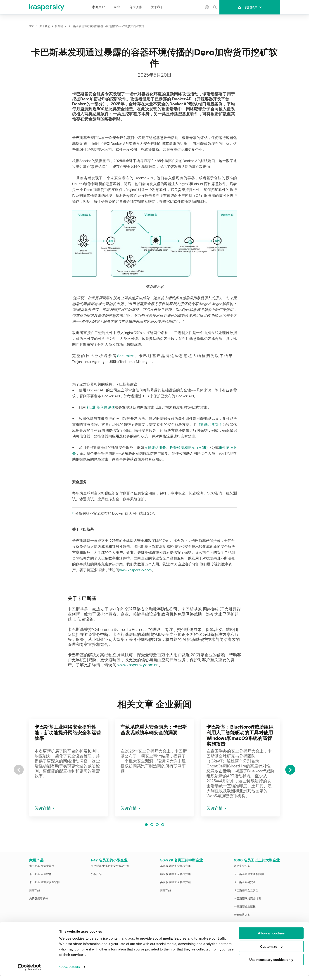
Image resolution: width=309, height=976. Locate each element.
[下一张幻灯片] (290, 769)
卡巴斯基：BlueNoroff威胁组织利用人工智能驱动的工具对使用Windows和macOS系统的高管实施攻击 (240, 735)
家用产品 (36, 860)
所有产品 (34, 890)
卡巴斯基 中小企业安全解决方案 (110, 866)
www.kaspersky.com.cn (138, 664)
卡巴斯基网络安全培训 (247, 898)
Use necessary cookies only (271, 960)
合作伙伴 (135, 7)
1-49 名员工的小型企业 (109, 860)
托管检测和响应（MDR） (190, 447)
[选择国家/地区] (207, 7)
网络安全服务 (242, 866)
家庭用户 (98, 7)
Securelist (125, 356)
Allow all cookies (271, 933)
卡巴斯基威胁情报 (245, 906)
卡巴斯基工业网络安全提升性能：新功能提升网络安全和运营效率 (68, 732)
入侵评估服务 (155, 447)
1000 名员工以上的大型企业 (257, 860)
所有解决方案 (242, 914)
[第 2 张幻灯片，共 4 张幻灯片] (151, 824)
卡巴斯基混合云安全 (246, 890)
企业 (117, 7)
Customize (268, 946)
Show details (69, 967)
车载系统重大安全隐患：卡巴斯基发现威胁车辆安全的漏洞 (154, 729)
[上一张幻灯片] (18, 769)
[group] (69, 767)
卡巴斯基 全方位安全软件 (44, 882)
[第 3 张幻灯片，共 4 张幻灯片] (157, 824)
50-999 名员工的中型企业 (181, 860)
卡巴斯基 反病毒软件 (41, 866)
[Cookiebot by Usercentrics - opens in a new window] (29, 967)
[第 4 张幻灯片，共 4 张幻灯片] (162, 824)
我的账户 (251, 7)
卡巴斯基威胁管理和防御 (249, 874)
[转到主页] (47, 7)
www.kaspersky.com (135, 570)
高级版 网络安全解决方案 (175, 882)
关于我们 (157, 7)
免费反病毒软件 (38, 898)
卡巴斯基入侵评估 (100, 407)
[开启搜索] (215, 7)
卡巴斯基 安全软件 (40, 874)
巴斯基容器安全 (209, 424)
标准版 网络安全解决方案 (175, 874)
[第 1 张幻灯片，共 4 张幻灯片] (146, 824)
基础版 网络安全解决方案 (175, 866)
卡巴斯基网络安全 (245, 882)
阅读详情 (43, 808)
